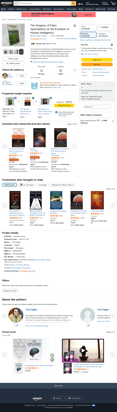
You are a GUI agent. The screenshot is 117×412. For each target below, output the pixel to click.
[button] (3, 9)
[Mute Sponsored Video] (52, 360)
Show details (62, 116)
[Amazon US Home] (37, 399)
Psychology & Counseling (21, 268)
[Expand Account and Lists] (99, 4)
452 (20, 218)
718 (101, 214)
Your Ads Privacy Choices (83, 405)
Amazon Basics (35, 9)
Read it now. (56, 87)
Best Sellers (47, 9)
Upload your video (10, 291)
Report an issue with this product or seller (48, 62)
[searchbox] (45, 3)
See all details (35, 78)
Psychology (21, 19)
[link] (27, 101)
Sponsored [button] (5, 335)
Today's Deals (71, 9)
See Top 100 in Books (43, 260)
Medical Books (12, 19)
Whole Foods (100, 9)
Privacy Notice (41, 405)
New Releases (59, 9)
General (29, 19)
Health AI (11, 9)
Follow (22, 76)
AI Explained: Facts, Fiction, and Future (39, 365)
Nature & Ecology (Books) (20, 265)
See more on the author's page (37, 326)
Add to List (88, 107)
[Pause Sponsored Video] (52, 356)
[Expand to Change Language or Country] (83, 4)
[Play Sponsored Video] (83, 350)
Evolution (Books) (16, 262)
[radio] (88, 27)
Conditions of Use (29, 405)
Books (81, 9)
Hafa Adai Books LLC (99, 69)
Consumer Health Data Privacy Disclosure (61, 405)
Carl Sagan (37, 36)
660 (61, 216)
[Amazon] (6, 3)
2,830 (82, 218)
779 (40, 218)
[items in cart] (113, 3)
